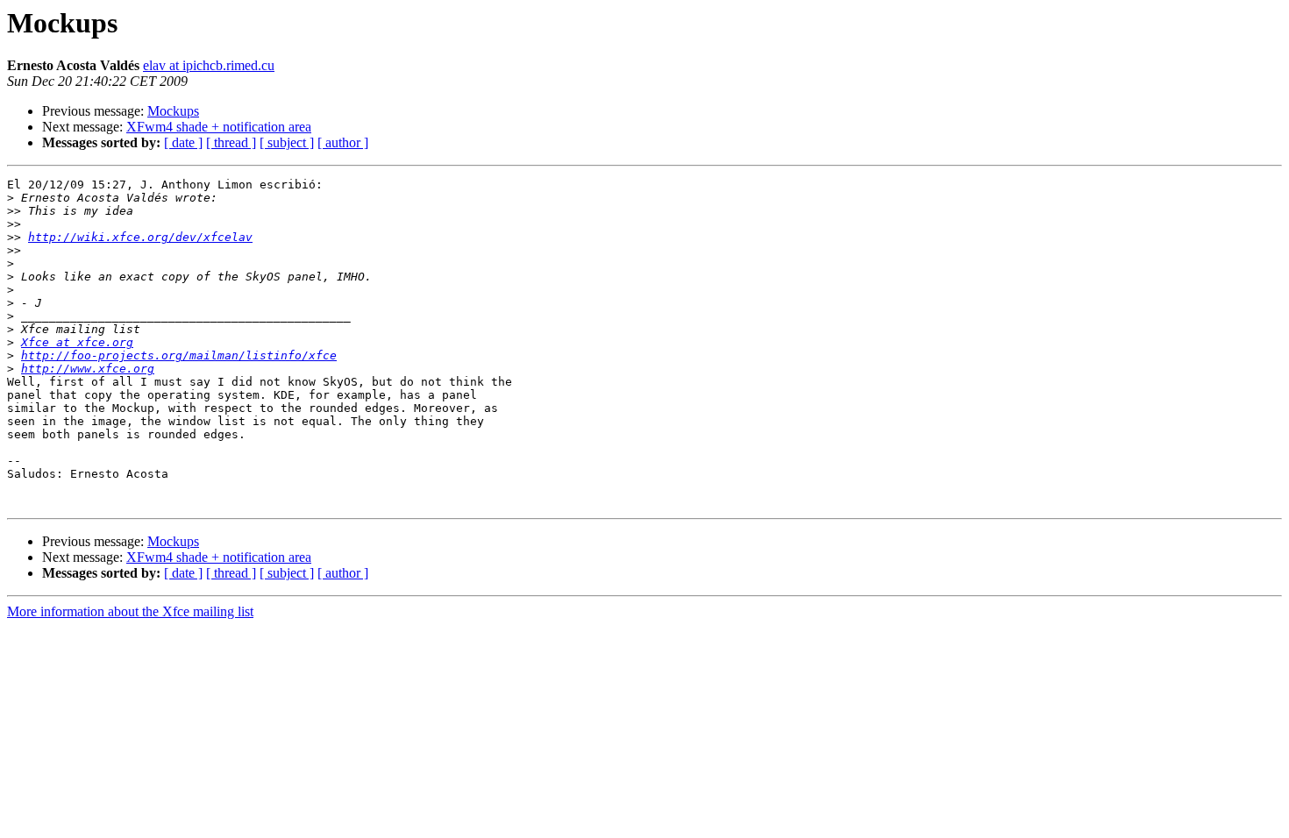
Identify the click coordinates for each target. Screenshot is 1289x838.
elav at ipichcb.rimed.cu (208, 65)
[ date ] (183, 142)
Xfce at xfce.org (77, 342)
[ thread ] (231, 142)
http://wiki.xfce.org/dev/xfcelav (140, 237)
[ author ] (342, 142)
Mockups (173, 110)
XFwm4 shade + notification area (218, 126)
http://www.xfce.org (87, 368)
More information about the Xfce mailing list (130, 611)
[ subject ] (287, 142)
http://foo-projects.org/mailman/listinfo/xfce (179, 355)
